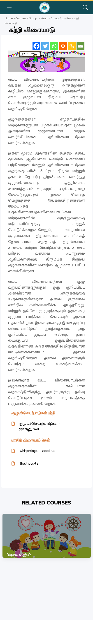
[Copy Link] (72, 46)
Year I (44, 18)
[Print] (63, 46)
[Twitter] (45, 46)
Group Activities (61, 18)
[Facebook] (36, 46)
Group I (33, 18)
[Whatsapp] (54, 46)
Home (9, 18)
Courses (20, 18)
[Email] (80, 46)
